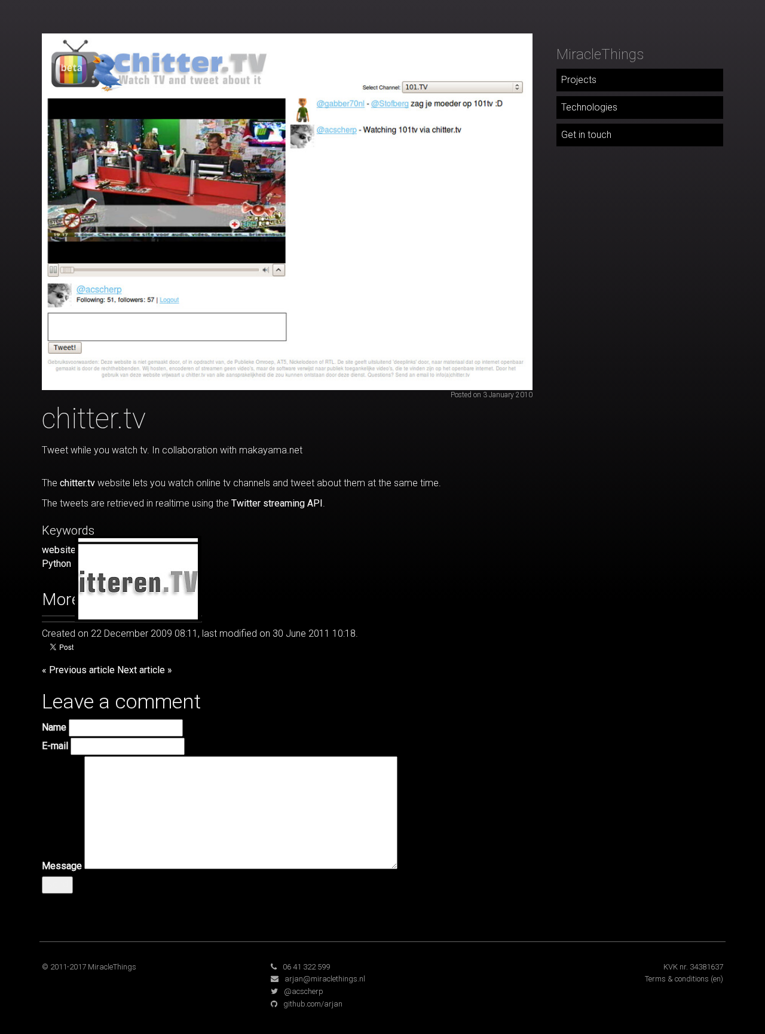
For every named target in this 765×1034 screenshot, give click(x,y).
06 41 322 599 (306, 966)
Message (62, 866)
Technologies (589, 107)
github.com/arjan (312, 1003)
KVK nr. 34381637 (693, 966)
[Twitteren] (138, 581)
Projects (578, 79)
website (59, 550)
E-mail (55, 745)
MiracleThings (600, 54)
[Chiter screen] (287, 211)
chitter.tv (77, 483)
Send (57, 884)
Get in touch (586, 134)
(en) (717, 978)
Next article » (144, 670)
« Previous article (78, 670)
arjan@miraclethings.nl (324, 978)
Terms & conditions (677, 978)
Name (54, 727)
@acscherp (303, 991)
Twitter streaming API (277, 503)
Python (56, 563)
